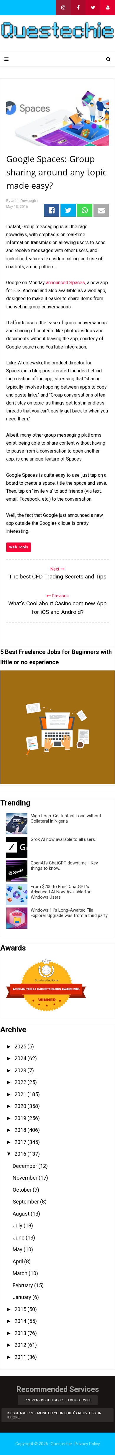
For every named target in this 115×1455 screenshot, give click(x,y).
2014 (20, 1321)
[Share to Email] (101, 210)
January (22, 1297)
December (25, 1166)
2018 (20, 1130)
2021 (20, 1094)
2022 (20, 1082)
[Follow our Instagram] (63, 7)
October (23, 1190)
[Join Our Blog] (107, 7)
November (26, 1178)
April (18, 1261)
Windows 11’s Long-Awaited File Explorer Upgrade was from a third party (69, 912)
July (18, 1225)
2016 (20, 1154)
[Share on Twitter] (68, 210)
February (23, 1285)
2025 (20, 1046)
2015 (20, 1309)
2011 (20, 1357)
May (18, 1249)
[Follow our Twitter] (93, 7)
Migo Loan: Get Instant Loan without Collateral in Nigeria (66, 818)
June (19, 1237)
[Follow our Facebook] (78, 7)
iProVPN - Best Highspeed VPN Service (58, 1400)
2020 (20, 1106)
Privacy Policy (87, 1443)
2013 (20, 1333)
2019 (20, 1118)
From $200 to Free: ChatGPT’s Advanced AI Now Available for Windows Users (61, 892)
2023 (20, 1070)
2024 (20, 1058)
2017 (20, 1142)
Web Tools (18, 547)
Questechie (61, 1443)
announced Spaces (65, 282)
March (21, 1273)
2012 (20, 1345)
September (26, 1201)
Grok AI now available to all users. (63, 839)
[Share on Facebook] (51, 210)
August (22, 1214)
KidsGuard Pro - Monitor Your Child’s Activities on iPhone (54, 1415)
